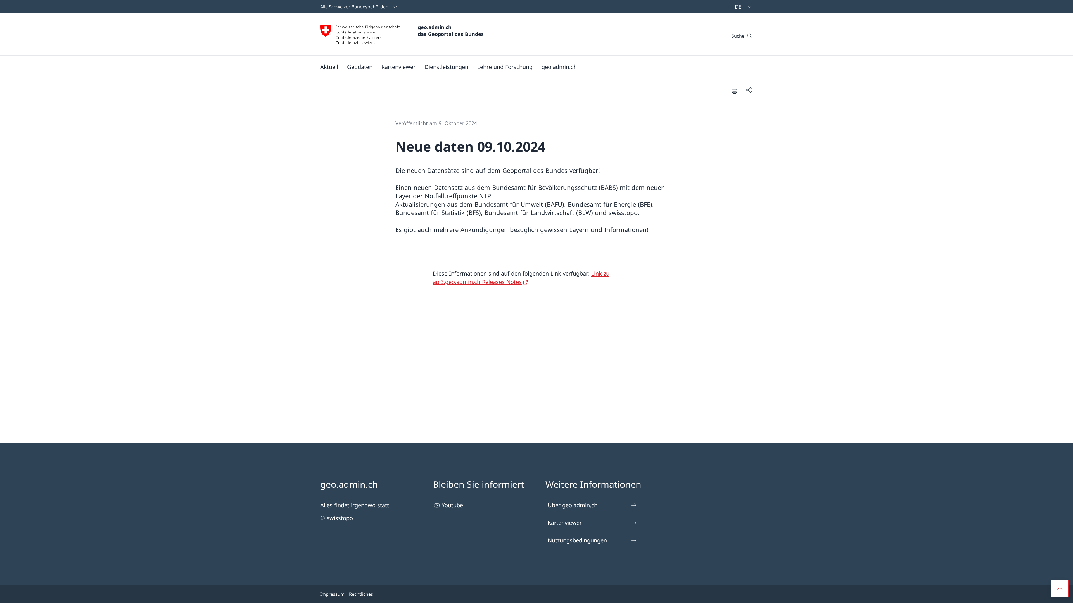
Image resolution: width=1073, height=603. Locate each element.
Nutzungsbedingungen (577, 540)
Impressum (332, 594)
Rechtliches (361, 594)
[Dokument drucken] (734, 90)
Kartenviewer (565, 523)
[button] (329, 67)
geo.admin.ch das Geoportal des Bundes (451, 30)
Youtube (452, 505)
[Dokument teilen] (749, 90)
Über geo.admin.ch (572, 505)
